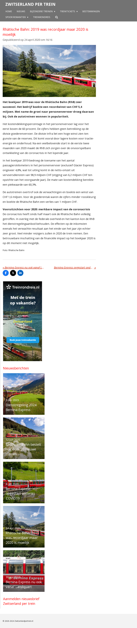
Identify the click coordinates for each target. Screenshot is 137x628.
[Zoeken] (56, 17)
